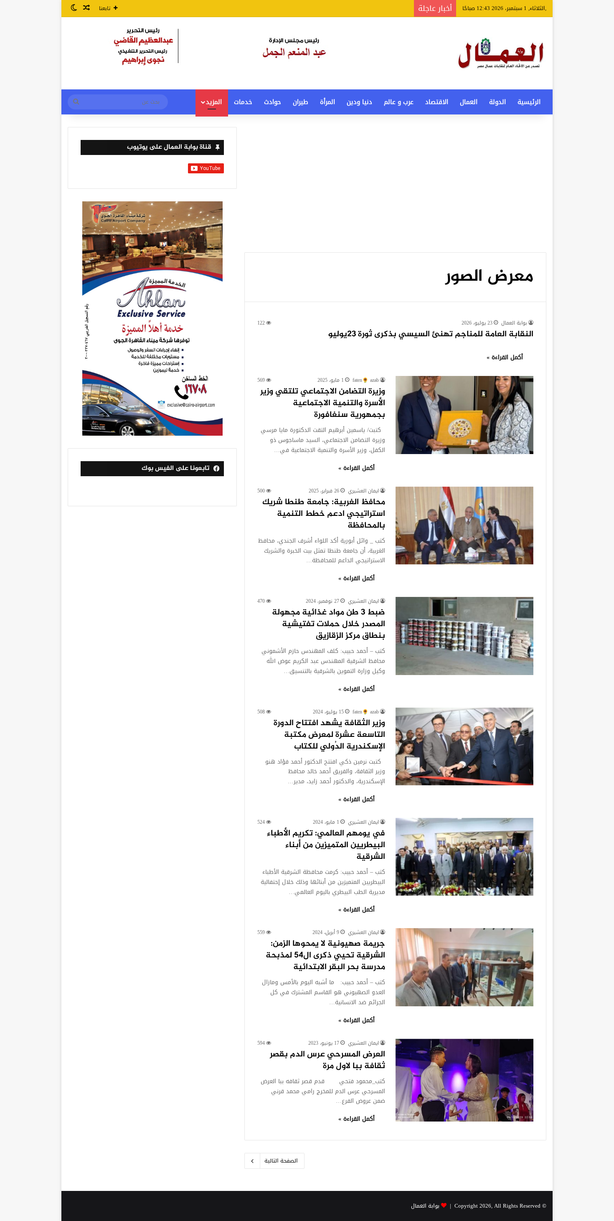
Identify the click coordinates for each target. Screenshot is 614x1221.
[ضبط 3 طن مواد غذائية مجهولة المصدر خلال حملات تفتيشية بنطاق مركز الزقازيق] (464, 636)
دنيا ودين (359, 102)
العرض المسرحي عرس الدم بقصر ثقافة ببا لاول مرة (327, 1060)
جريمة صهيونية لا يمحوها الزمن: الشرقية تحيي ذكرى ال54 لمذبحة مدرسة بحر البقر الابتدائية (325, 955)
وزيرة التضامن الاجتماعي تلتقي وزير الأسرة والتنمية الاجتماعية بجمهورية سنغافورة (322, 403)
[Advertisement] (395, 189)
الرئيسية (529, 102)
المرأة (327, 102)
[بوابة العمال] (501, 53)
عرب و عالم (399, 102)
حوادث (272, 102)
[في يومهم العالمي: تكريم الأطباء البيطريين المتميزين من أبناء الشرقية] (464, 857)
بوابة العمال (514, 322)
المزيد (214, 102)
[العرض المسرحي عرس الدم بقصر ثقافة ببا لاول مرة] (464, 1080)
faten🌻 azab (366, 380)
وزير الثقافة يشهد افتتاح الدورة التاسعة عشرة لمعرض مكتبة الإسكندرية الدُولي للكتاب (329, 735)
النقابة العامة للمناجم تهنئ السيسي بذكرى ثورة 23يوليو (430, 334)
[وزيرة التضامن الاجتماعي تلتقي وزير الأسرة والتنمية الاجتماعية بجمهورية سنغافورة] (464, 415)
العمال (468, 102)
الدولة (497, 102)
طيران (300, 102)
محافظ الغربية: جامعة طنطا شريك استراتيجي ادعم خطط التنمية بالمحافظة (323, 514)
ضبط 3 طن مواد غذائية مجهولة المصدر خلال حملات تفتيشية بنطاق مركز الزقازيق (328, 624)
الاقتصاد (436, 102)
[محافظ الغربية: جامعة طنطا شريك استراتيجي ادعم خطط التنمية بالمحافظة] (464, 525)
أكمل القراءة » (505, 357)
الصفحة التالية (281, 1160)
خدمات (243, 102)
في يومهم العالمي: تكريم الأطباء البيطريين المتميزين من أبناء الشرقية (326, 845)
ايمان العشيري (363, 490)
